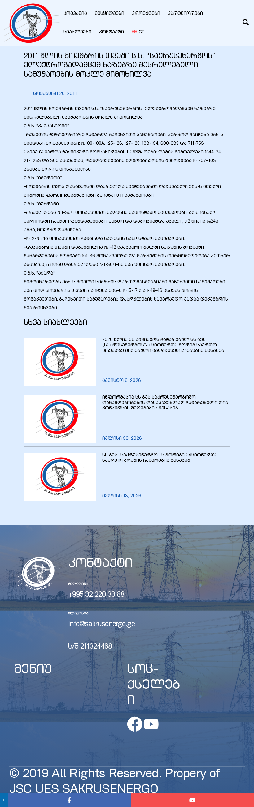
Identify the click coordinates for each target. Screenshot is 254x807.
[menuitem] (138, 32)
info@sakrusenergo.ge (101, 624)
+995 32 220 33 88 (96, 595)
